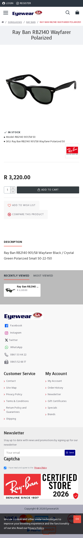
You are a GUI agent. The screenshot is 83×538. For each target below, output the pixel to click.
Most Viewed (43, 276)
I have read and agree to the (27, 467)
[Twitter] (7, 340)
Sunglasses (15, 22)
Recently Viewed (16, 276)
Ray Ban (31, 22)
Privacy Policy (36, 528)
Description (13, 242)
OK (77, 519)
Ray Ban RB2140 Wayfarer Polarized (28, 286)
